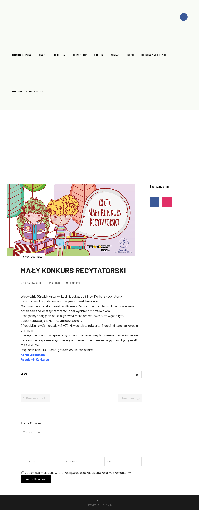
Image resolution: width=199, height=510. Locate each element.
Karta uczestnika (33, 354)
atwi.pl (107, 504)
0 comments (73, 282)
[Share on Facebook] (31, 373)
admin (56, 282)
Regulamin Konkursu (35, 359)
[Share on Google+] (41, 373)
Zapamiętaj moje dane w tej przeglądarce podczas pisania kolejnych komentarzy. (78, 472)
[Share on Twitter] (36, 373)
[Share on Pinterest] (46, 373)
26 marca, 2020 (32, 282)
